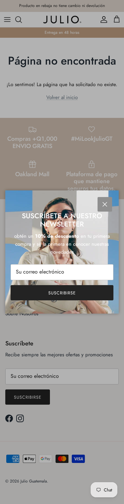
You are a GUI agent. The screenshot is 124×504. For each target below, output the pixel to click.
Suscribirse (62, 293)
